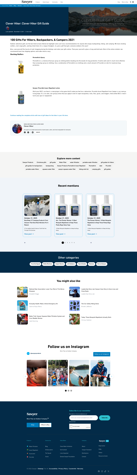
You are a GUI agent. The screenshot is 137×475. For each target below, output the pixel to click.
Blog (15, 5)
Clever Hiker (28, 126)
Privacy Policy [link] (63, 469)
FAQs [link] (100, 449)
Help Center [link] (102, 446)
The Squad (48, 453)
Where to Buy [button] (45, 425)
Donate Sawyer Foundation (67, 456)
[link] (27, 2)
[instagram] (24, 132)
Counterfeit (72, 469)
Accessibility (53, 469)
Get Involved (63, 450)
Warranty (80, 469)
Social (47, 456)
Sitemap (40, 469)
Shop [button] (32, 425)
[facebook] (28, 132)
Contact (84, 456)
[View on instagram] (37, 373)
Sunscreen (32, 453)
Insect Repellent (33, 450)
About (83, 446)
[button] (38, 2)
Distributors (85, 453)
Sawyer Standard (86, 450)
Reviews (20, 5)
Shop (119, 2)
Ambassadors (49, 450)
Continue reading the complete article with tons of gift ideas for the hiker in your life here (39, 115)
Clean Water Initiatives (66, 446)
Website (38, 132)
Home (10, 5)
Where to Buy (125, 2)
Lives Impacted (64, 453)
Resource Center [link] (103, 456)
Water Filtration (33, 446)
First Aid (31, 457)
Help (62, 2)
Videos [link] (100, 452)
